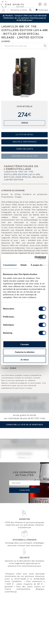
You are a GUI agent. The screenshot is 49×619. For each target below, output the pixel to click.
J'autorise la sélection (24, 352)
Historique (43, 10)
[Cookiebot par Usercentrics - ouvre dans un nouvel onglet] (35, 257)
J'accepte (24, 344)
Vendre (24, 123)
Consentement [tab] (9, 265)
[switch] (42, 317)
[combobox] (24, 46)
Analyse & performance (25, 142)
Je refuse (24, 360)
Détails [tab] (23, 265)
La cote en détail (24, 135)
